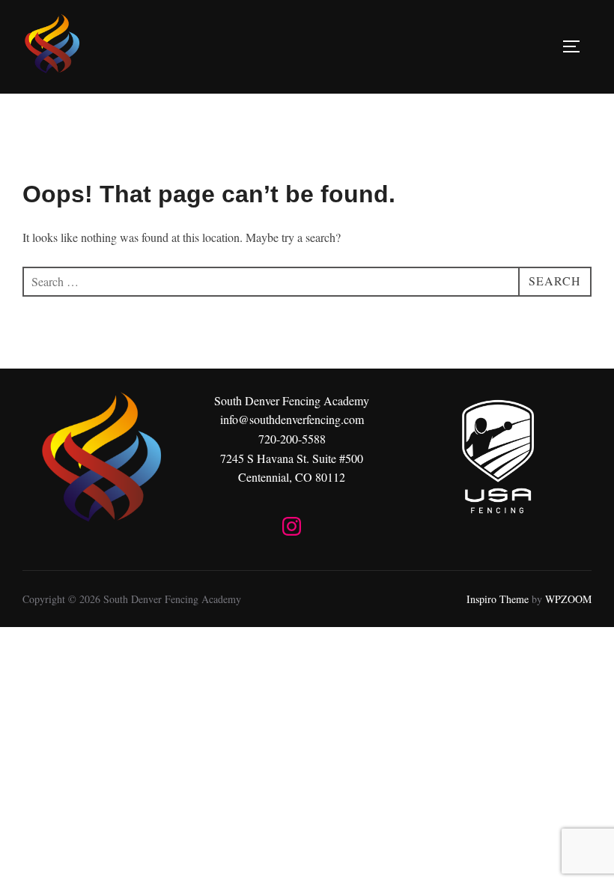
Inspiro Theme (497, 599)
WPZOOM (568, 599)
